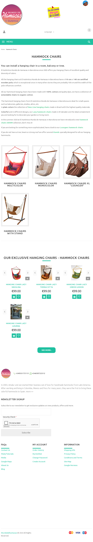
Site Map (67, 461)
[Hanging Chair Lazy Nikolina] (16, 273)
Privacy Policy (69, 454)
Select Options (14, 297)
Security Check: (9, 417)
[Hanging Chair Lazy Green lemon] (76, 273)
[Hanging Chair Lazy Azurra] (16, 311)
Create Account (39, 461)
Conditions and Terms (73, 458)
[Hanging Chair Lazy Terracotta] (46, 273)
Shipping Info (69, 450)
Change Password (40, 458)
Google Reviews (71, 465)
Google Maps (6, 461)
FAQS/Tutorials (7, 454)
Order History (38, 450)
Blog (3, 469)
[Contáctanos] (85, 3)
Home (3, 49)
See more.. (47, 350)
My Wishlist (37, 454)
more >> (29, 391)
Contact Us (5, 450)
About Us (5, 465)
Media (3, 458)
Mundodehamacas (9, 533)
